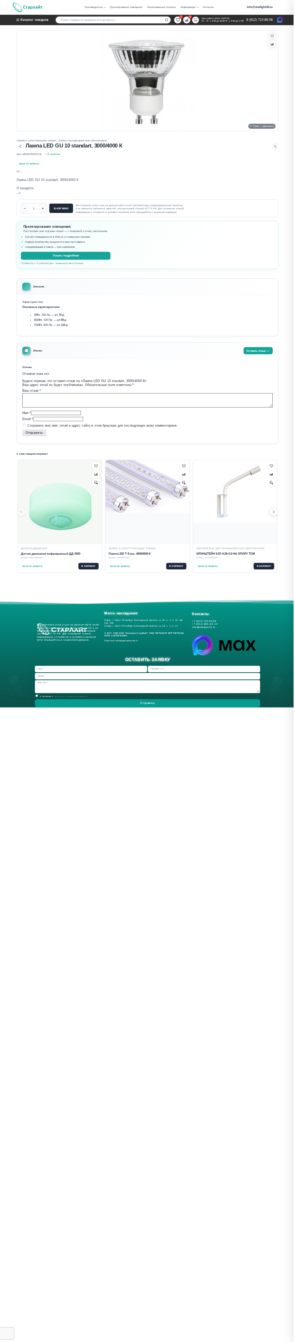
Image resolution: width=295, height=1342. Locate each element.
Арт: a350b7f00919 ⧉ (29, 154)
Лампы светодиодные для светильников (82, 140)
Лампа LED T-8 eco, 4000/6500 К (130, 553)
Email (27, 419)
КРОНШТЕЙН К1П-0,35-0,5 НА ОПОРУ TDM (225, 553)
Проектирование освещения (126, 7)
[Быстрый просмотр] (95, 482)
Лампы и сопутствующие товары (36, 140)
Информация (188, 7)
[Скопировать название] (275, 147)
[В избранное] (272, 36)
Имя (26, 412)
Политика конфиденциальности (122, 641)
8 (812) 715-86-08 (259, 20)
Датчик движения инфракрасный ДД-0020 (50, 553)
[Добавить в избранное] (95, 466)
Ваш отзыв (31, 390)
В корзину (61, 208)
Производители (94, 7)
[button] (273, 512)
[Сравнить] (272, 44)
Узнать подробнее (66, 255)
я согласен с (64, 696)
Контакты (208, 7)
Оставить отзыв (256, 351)
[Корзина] (195, 20)
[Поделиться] (20, 146)
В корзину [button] (88, 566)
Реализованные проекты (161, 7)
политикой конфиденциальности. (71, 696)
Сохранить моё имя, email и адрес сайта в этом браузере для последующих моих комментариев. (102, 425)
